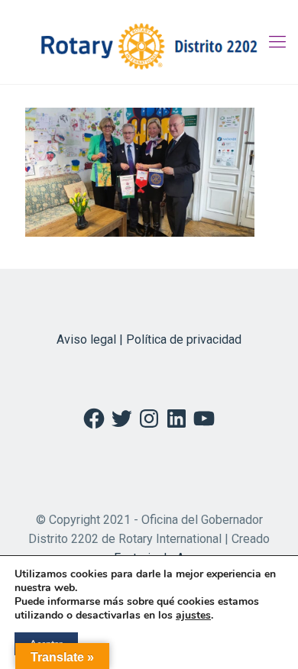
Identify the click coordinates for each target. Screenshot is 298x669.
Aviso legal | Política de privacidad (149, 339)
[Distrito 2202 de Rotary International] (149, 42)
